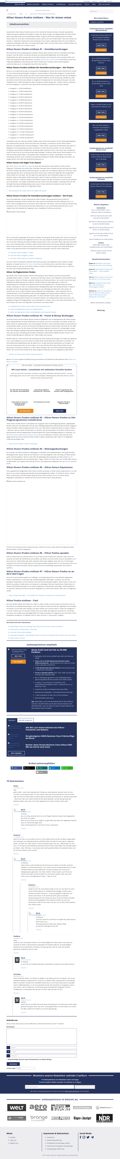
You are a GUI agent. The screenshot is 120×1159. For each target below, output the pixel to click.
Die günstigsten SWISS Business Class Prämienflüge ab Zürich (50, 737)
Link (74, 152)
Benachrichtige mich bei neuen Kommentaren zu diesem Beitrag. (30, 1059)
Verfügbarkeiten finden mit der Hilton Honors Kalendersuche (30, 306)
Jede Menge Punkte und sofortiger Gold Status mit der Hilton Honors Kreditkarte (36, 626)
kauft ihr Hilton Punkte (30, 264)
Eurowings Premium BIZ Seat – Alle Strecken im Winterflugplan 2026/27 (100, 285)
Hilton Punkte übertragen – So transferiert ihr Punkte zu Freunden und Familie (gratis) (37, 595)
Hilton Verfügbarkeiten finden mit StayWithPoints (26, 309)
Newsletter (94, 1)
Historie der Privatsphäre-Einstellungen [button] (60, 1146)
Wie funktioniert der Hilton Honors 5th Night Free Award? (27, 191)
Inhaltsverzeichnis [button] (19, 24)
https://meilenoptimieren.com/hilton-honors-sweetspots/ (39, 825)
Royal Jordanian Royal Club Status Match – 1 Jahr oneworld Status (101, 271)
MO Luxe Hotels (104, 4)
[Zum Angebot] (18, 651)
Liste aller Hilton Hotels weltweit (20, 632)
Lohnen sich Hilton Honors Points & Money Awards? (26, 354)
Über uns (13, 1140)
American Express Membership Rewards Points (22, 435)
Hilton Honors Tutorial (36, 14)
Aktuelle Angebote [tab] (25, 720)
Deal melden (109, 1)
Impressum (50, 1137)
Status (87, 4)
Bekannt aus (14, 1143)
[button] (16, 768)
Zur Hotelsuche (25, 411)
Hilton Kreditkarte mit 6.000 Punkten (101, 239)
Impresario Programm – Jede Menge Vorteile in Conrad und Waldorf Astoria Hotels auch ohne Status (43, 635)
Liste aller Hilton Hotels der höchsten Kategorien (26, 258)
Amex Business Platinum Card (63, 704)
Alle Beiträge (87, 1)
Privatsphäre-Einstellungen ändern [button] (58, 1143)
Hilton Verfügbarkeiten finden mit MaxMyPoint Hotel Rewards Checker (33, 312)
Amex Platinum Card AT (38, 708)
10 (26, 14)
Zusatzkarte (49, 670)
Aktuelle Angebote (75, 4)
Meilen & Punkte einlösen (48, 14)
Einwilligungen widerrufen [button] (55, 1149)
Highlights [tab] (12, 720)
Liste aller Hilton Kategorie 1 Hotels (21, 252)
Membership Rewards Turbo (47, 684)
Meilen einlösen (48, 4)
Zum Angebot (18, 661)
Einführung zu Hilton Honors (50, 59)
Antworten (16, 804)
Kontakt (12, 1137)
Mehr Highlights (16, 753)
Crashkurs (101, 1)
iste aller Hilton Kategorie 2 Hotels (22, 255)
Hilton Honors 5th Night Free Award (21, 166)
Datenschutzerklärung (72, 1091)
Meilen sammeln (33, 4)
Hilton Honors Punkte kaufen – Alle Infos (23, 629)
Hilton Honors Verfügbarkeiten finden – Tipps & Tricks (38, 876)
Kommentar (11, 1027)
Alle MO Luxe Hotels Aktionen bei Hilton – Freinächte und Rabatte (45, 728)
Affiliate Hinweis (73, 1155)
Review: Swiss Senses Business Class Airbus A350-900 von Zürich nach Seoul (49, 746)
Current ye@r (12, 1068)
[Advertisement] (101, 341)
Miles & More (19, 4)
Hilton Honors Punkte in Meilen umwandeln (23, 444)
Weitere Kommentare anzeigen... (101, 303)
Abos (94, 4)
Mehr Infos (59, 411)
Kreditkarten (61, 4)
